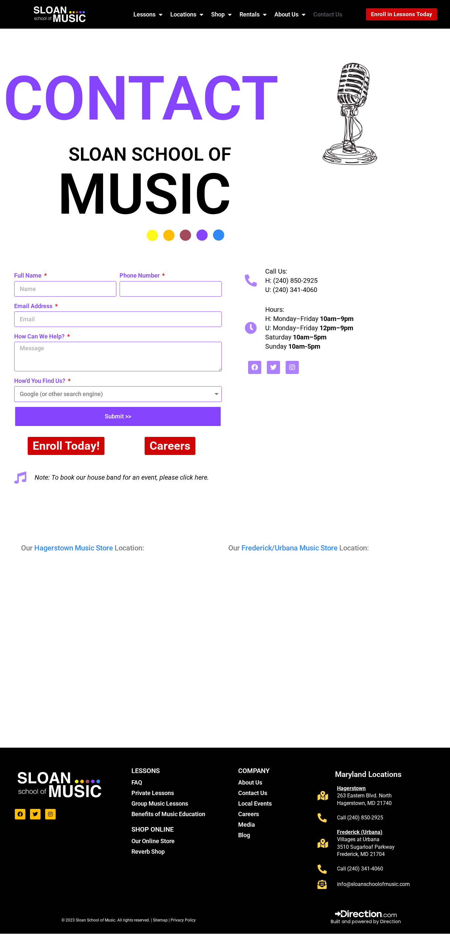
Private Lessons (152, 792)
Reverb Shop (148, 851)
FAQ (136, 782)
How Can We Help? (40, 336)
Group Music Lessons (159, 803)
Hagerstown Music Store (73, 548)
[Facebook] (254, 367)
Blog (244, 835)
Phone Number (140, 275)
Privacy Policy (183, 920)
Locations (183, 14)
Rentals (249, 14)
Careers (248, 814)
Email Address (34, 306)
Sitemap (161, 920)
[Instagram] (292, 367)
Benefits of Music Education (168, 814)
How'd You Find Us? (40, 380)
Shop (218, 14)
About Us (286, 14)
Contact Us (327, 14)
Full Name (28, 275)
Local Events (255, 803)
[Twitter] (273, 367)
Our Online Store (153, 841)
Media (246, 824)
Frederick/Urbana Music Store (289, 548)
